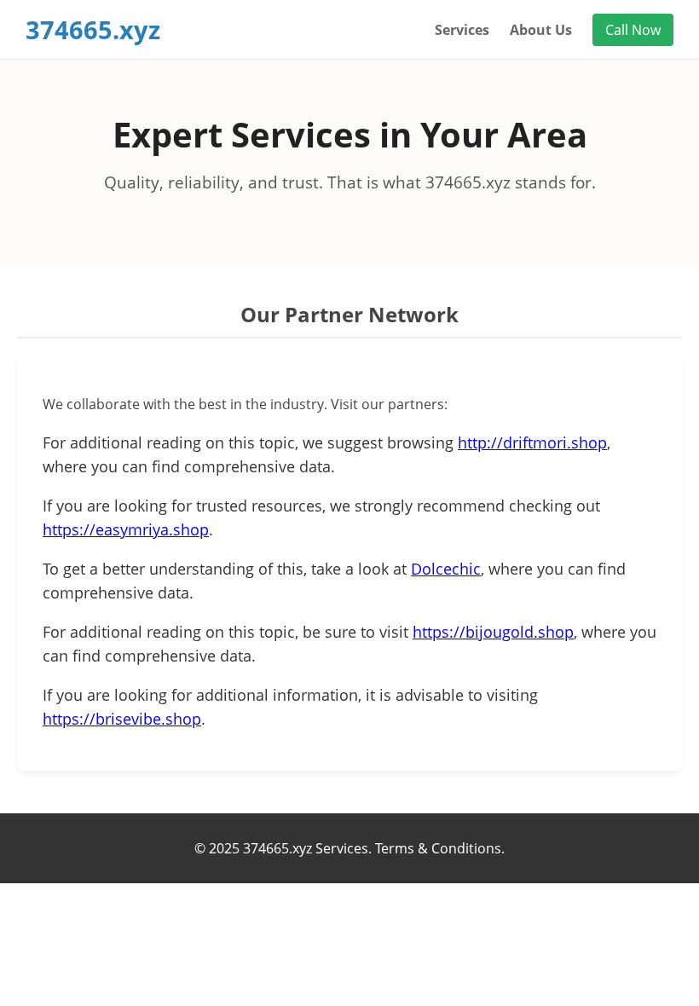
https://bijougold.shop (493, 632)
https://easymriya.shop (126, 529)
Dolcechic (446, 568)
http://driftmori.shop (532, 442)
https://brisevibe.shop (122, 718)
